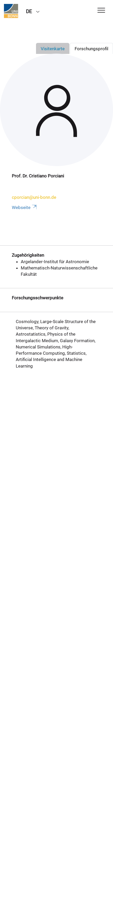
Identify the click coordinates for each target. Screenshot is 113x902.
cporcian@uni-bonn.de (34, 197)
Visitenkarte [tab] (53, 48)
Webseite (21, 207)
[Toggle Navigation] (101, 10)
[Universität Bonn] (11, 11)
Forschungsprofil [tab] (91, 48)
